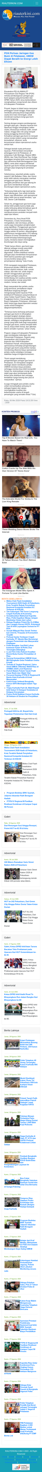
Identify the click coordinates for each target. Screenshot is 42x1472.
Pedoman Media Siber (28, 1462)
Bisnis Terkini (21, 1460)
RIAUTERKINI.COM (12, 3)
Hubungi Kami (11, 1462)
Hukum (19, 1457)
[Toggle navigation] (37, 3)
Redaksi (32, 1460)
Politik (11, 1457)
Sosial (26, 1457)
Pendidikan (9, 1460)
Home (4, 1457)
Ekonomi (34, 1457)
